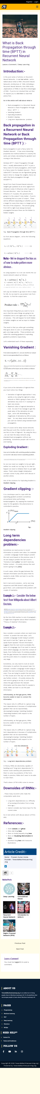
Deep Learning (23, 64)
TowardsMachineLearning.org (11, 993)
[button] (37, 7)
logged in (18, 962)
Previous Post (20, 943)
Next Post (20, 949)
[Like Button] (5, 873)
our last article (23, 79)
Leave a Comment (9, 64)
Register (29, 2)
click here (19, 93)
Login (36, 2)
